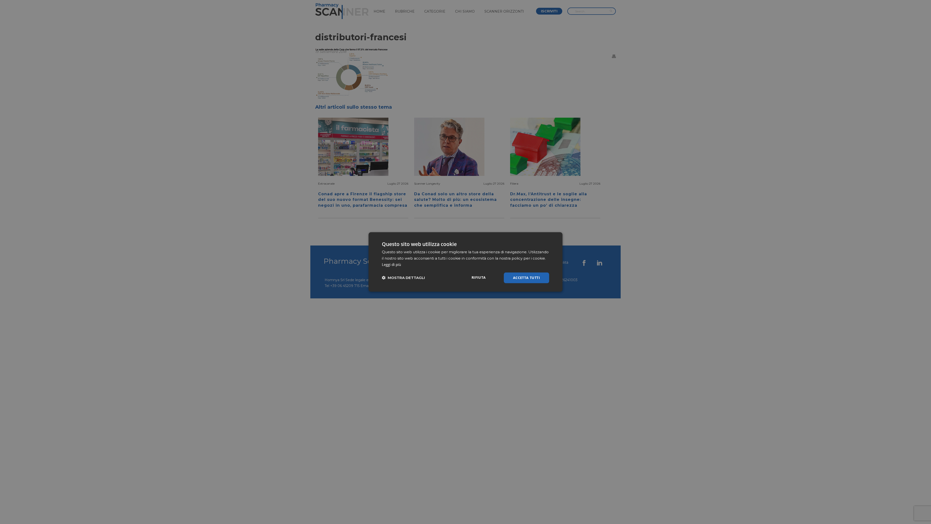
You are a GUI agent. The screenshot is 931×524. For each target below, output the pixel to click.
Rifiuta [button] (479, 277)
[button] (403, 278)
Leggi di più (391, 264)
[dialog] (465, 262)
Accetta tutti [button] (526, 277)
